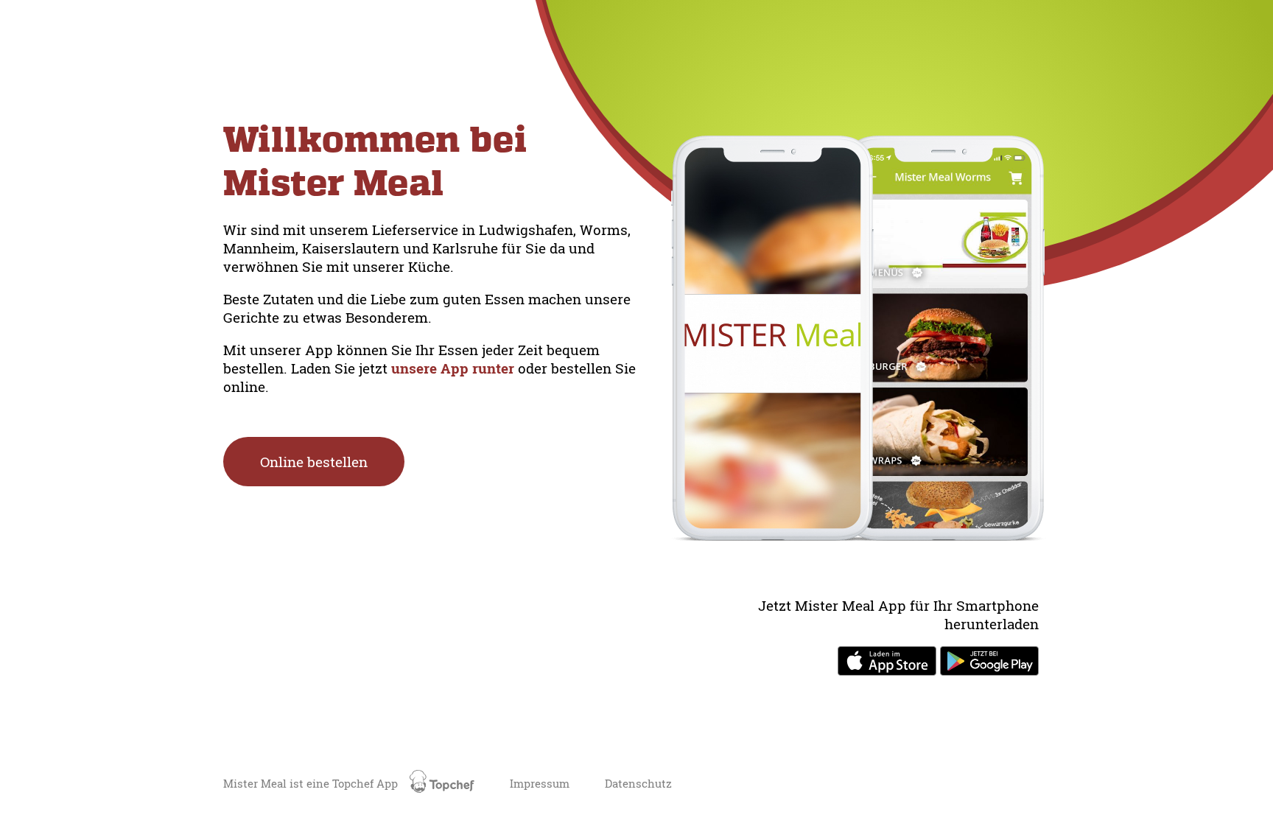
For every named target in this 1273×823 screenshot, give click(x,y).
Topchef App (366, 784)
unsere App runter (454, 368)
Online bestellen (314, 461)
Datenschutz (638, 784)
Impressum (539, 784)
